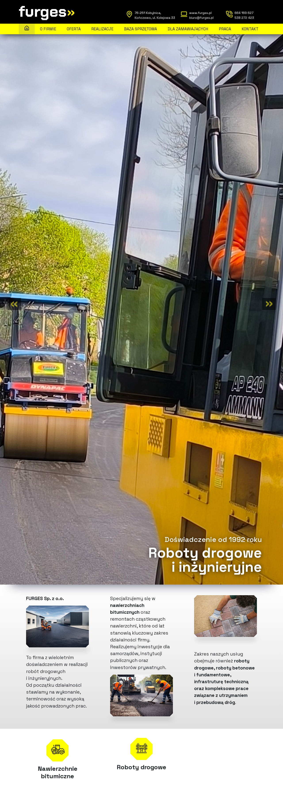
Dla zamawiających (188, 29)
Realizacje (102, 29)
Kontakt (250, 29)
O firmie (48, 29)
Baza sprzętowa (140, 29)
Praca (225, 29)
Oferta (74, 29)
